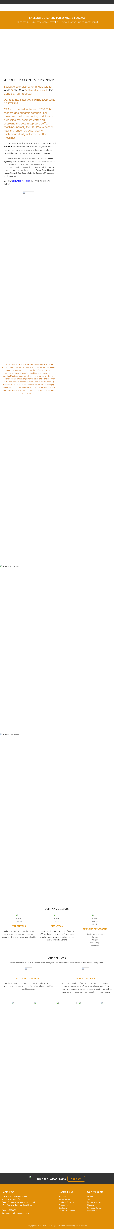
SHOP (28, 181)
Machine (90, 1205)
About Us (62, 1196)
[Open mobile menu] (111, 7)
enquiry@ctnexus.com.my (18, 1213)
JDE (50, 90)
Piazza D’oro (41, 170)
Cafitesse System (94, 1208)
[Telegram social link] (62, 2)
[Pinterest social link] (57, 2)
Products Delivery (66, 1202)
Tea (88, 1199)
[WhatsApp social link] (8, 1218)
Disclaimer (63, 1208)
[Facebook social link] (52, 2)
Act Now (76, 1178)
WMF (7, 90)
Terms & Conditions (67, 1211)
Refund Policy (64, 1199)
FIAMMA (19, 90)
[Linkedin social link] (59, 2)
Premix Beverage (94, 1202)
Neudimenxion (81, 1226)
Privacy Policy (64, 1205)
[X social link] (54, 2)
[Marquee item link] (17, 1086)
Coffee (90, 1196)
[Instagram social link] (6, 1218)
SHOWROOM (17, 181)
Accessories (92, 1211)
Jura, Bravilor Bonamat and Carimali (32, 153)
